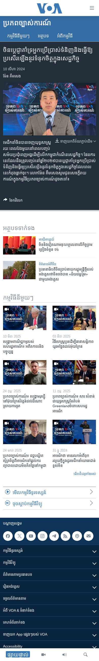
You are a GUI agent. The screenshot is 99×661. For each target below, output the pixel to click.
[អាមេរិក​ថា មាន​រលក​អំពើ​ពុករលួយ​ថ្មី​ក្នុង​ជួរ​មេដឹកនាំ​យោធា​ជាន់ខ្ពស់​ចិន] (74, 432)
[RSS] (65, 536)
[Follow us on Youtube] (31, 536)
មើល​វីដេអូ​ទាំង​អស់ (85, 474)
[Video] (43, 654)
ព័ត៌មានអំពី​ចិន (47, 264)
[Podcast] (77, 536)
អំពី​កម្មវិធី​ (65, 35)
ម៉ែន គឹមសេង (12, 76)
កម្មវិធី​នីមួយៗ (18, 35)
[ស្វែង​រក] (85, 654)
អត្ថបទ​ (43, 35)
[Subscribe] (88, 536)
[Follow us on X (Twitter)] (19, 536)
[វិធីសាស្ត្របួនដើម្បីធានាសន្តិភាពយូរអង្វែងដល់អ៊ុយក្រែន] (74, 318)
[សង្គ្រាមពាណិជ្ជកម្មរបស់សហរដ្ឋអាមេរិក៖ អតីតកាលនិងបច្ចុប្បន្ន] (24, 318)
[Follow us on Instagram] (42, 536)
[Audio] (64, 654)
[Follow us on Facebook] (8, 536)
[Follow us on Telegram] (54, 536)
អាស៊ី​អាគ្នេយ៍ (46, 239)
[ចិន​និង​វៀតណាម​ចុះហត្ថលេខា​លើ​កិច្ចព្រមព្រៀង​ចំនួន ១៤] (19, 245)
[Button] (13, 201)
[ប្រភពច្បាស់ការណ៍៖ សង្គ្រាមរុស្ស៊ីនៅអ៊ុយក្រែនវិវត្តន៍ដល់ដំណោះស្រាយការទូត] (24, 372)
